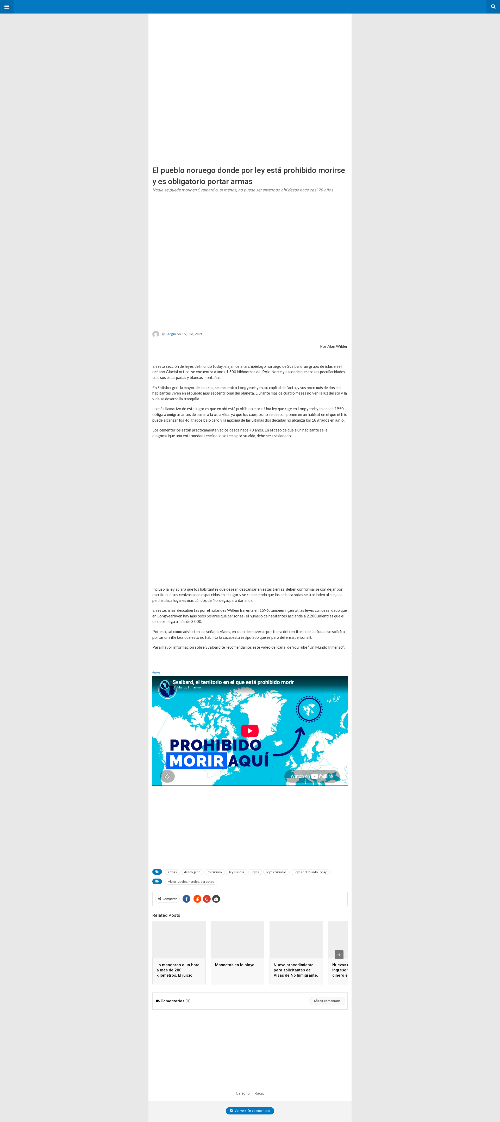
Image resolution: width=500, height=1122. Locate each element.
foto (156, 672)
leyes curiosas (276, 872)
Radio (259, 1093)
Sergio (171, 333)
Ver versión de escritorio (252, 1111)
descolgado (192, 872)
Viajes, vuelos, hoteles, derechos (191, 882)
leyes (255, 872)
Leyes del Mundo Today (310, 872)
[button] (7, 7)
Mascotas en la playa (234, 965)
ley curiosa (236, 872)
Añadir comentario (327, 1001)
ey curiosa (215, 872)
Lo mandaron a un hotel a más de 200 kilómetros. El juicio (179, 970)
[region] (187, 46)
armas (172, 872)
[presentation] (339, 954)
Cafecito (243, 1093)
